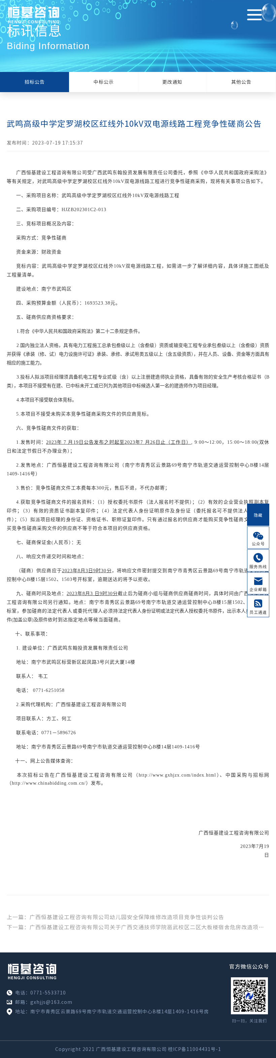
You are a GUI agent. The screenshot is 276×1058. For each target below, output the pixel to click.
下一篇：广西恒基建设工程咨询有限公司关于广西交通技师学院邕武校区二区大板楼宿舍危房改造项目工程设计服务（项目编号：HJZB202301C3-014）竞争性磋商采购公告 (138, 927)
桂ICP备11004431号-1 (194, 1049)
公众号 (258, 544)
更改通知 (172, 82)
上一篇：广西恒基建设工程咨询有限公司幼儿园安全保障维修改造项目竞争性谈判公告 (115, 917)
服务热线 (258, 566)
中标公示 (104, 82)
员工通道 (258, 612)
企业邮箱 (258, 589)
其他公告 (241, 82)
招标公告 (35, 82)
